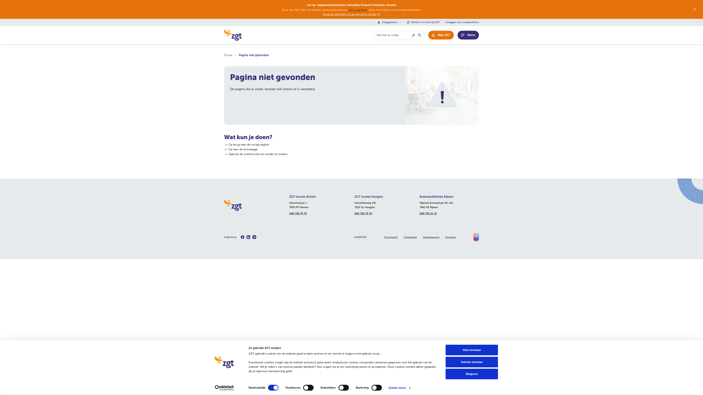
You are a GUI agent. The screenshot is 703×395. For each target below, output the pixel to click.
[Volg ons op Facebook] (242, 237)
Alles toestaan (472, 349)
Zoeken (419, 35)
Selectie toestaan (472, 362)
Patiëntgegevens (431, 237)
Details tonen (397, 387)
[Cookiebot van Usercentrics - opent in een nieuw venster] (224, 388)
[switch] (308, 388)
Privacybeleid (391, 237)
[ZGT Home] (253, 205)
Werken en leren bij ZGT (425, 22)
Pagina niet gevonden (254, 55)
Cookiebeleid (410, 237)
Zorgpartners (389, 22)
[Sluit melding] (694, 9)
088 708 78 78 (298, 213)
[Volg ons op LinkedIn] (248, 237)
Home (228, 55)
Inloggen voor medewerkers (462, 22)
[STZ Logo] (476, 237)
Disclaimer (450, 237)
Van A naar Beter (358, 10)
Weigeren (472, 373)
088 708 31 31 (428, 213)
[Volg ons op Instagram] (254, 237)
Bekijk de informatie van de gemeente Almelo (349, 14)
